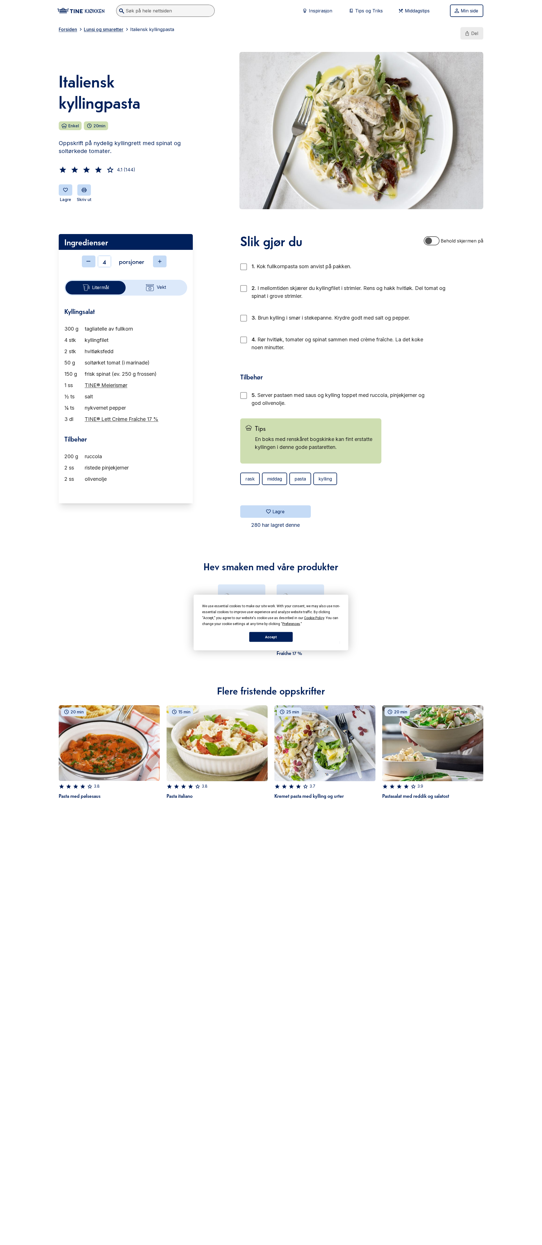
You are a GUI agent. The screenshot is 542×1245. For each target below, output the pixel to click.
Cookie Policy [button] (314, 618)
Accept (271, 637)
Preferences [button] (291, 624)
